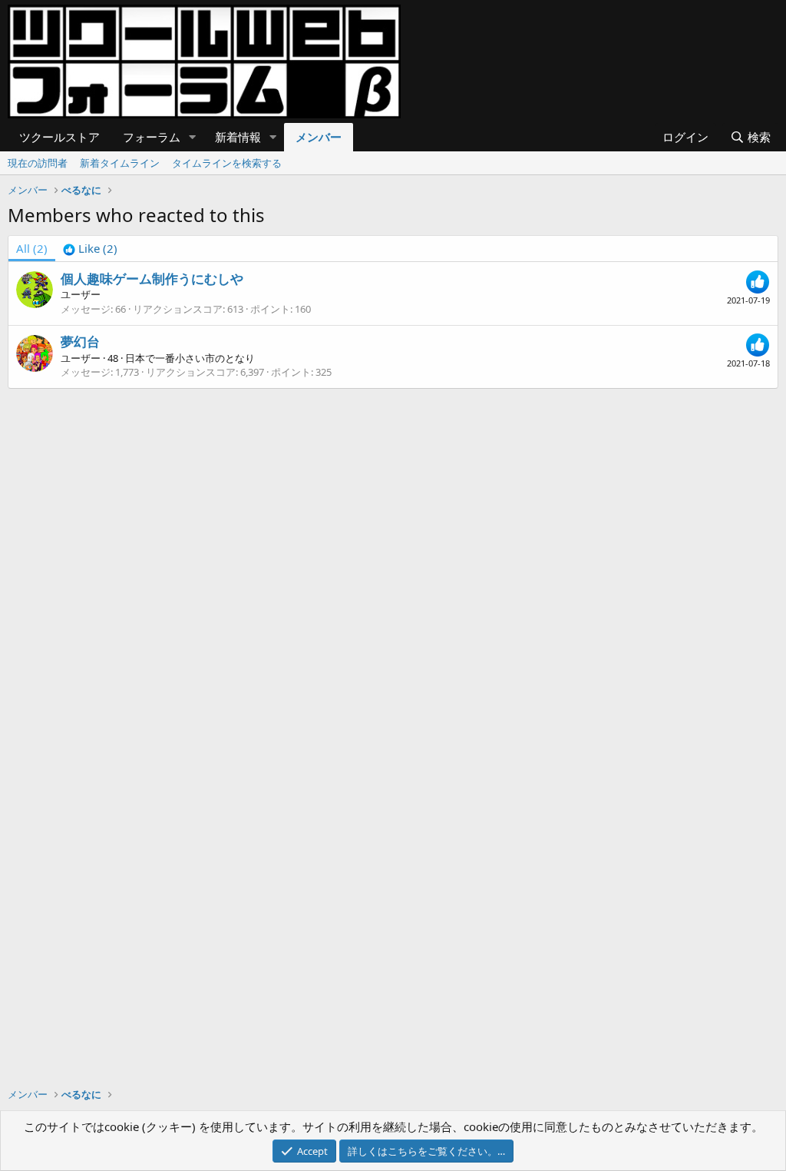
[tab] (90, 248)
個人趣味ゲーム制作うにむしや (152, 278)
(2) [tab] (32, 248)
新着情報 (238, 136)
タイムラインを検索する (227, 163)
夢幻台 (80, 341)
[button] (192, 137)
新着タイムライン (120, 163)
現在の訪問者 (38, 163)
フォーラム (151, 136)
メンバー (319, 136)
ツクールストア (59, 136)
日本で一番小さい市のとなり (190, 358)
